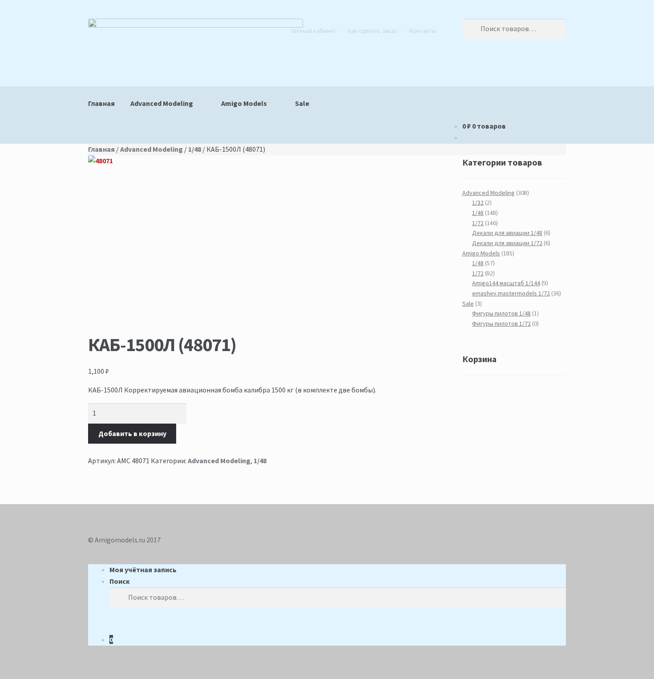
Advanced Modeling (161, 103)
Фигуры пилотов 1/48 (501, 313)
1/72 (478, 223)
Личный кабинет (313, 31)
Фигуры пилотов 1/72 (501, 323)
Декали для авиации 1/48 (507, 233)
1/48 (194, 149)
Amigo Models (244, 103)
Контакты (422, 31)
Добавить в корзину (132, 433)
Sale (302, 103)
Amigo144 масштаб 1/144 (506, 283)
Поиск (119, 581)
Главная (101, 103)
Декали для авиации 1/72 (507, 243)
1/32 (478, 202)
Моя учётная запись (143, 569)
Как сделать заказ (372, 31)
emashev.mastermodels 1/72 (511, 293)
